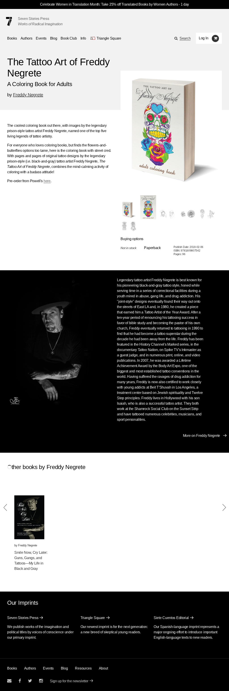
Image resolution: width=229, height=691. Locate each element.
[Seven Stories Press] (8, 21)
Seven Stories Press (33, 19)
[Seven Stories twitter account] (30, 681)
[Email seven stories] (9, 681)
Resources (83, 668)
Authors (26, 38)
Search (185, 38)
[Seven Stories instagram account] (41, 681)
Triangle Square (93, 618)
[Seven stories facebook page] (20, 681)
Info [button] (83, 38)
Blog (53, 38)
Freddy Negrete (28, 94)
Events (41, 38)
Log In (203, 38)
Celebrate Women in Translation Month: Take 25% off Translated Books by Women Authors (109, 4)
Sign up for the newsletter (69, 681)
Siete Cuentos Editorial (171, 618)
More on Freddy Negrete (201, 435)
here (47, 181)
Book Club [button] (69, 38)
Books (12, 668)
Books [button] (12, 38)
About (103, 668)
